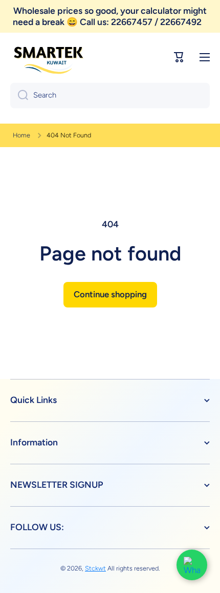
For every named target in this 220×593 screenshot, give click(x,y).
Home (21, 135)
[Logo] (48, 57)
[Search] (19, 95)
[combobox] (110, 95)
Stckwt (95, 568)
